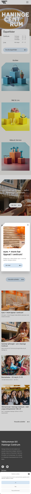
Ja (15, 482)
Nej (15, 486)
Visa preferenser (15, 490)
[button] (29, 474)
